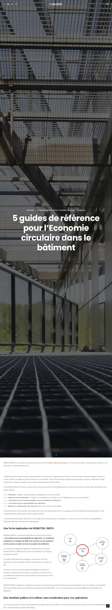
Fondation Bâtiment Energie (57, 463)
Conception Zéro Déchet (48, 210)
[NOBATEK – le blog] (56, 4)
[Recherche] (16, 4)
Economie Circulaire (66, 210)
